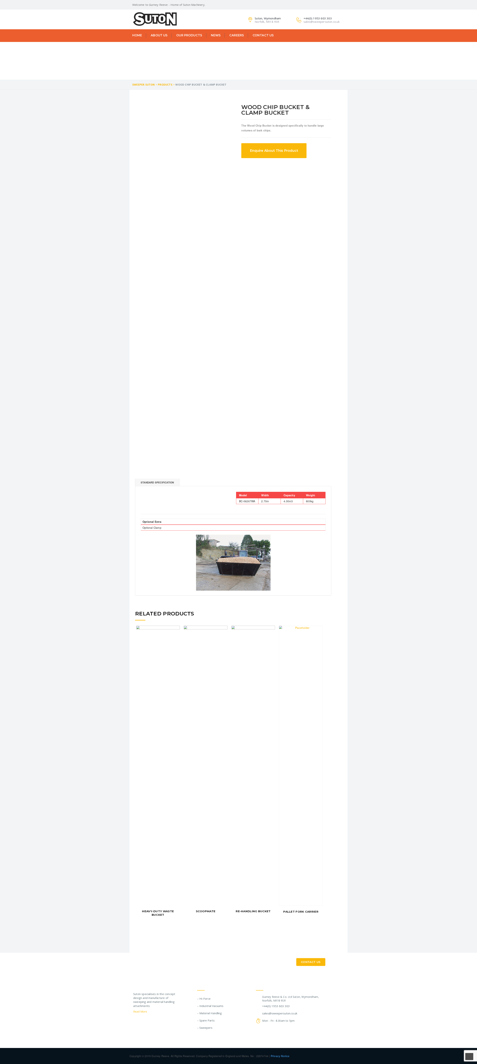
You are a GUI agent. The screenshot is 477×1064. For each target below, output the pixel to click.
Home (137, 35)
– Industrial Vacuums (210, 1006)
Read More (140, 1011)
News (216, 35)
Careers (236, 35)
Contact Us (263, 35)
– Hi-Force (204, 998)
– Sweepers (204, 1028)
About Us (159, 35)
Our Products (189, 35)
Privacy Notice (280, 1056)
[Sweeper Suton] (155, 19)
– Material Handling (209, 1013)
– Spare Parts (206, 1020)
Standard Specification (157, 482)
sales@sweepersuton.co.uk (279, 1013)
